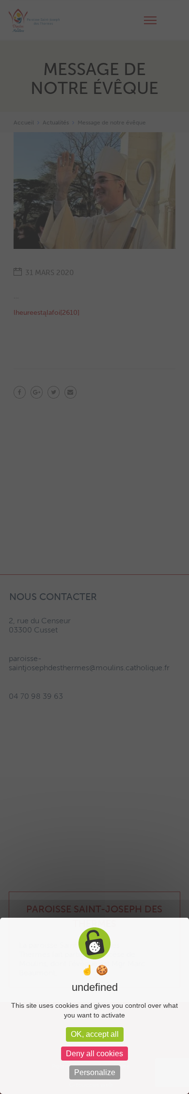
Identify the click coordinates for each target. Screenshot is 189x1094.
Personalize (94, 1072)
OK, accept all (95, 1034)
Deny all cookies (94, 1053)
